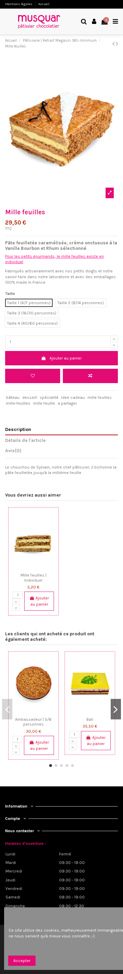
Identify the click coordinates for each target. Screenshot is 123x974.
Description (18, 429)
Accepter (21, 960)
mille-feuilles (18, 403)
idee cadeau (73, 397)
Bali (89, 719)
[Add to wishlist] (32, 376)
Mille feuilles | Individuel (33, 577)
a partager (67, 403)
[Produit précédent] (114, 44)
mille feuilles (99, 397)
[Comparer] (33, 568)
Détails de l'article (25, 440)
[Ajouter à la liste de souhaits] (25, 568)
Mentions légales (19, 4)
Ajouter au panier (66, 358)
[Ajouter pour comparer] (90, 376)
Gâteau (12, 397)
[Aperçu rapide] (42, 568)
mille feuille (44, 403)
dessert (29, 397)
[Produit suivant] (117, 44)
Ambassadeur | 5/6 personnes (33, 722)
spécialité (49, 397)
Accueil (44, 4)
